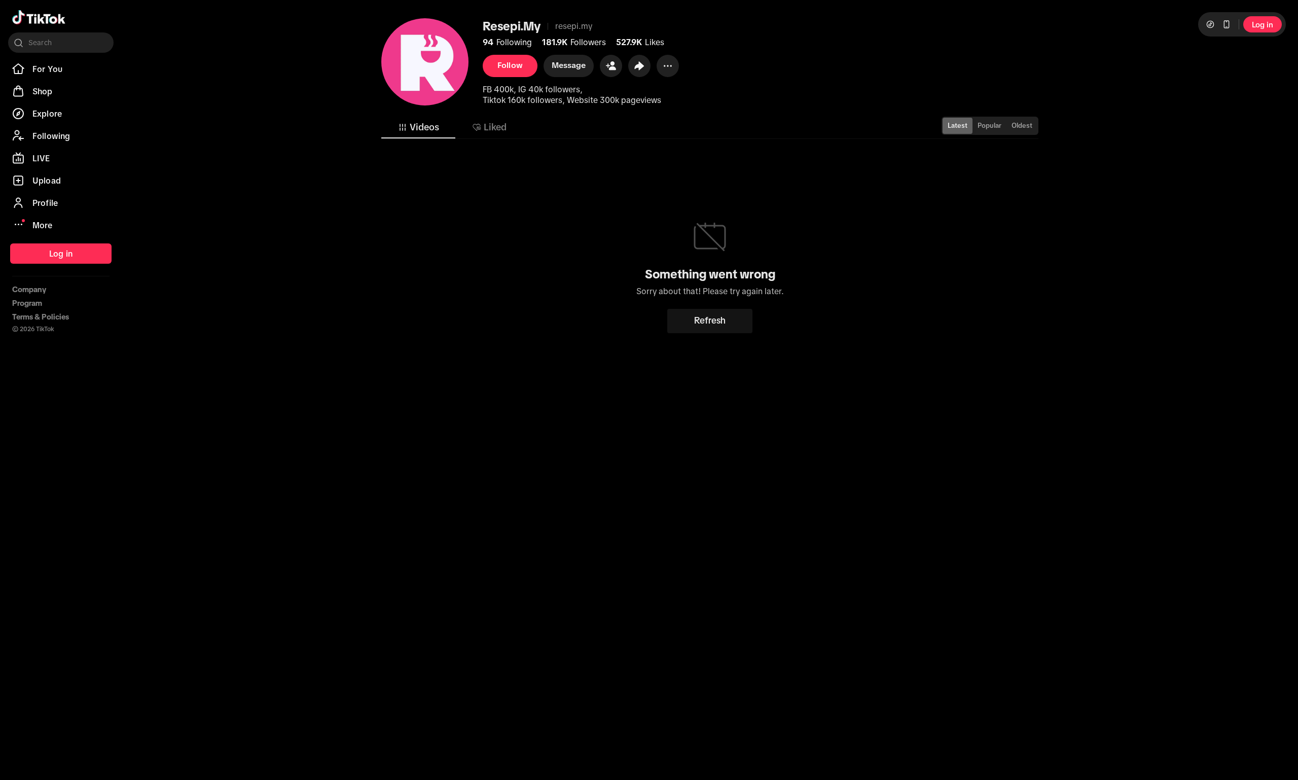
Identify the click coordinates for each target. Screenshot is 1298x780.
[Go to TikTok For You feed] (38, 17)
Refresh (710, 320)
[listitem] (61, 69)
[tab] (418, 127)
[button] (611, 66)
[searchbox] (61, 42)
